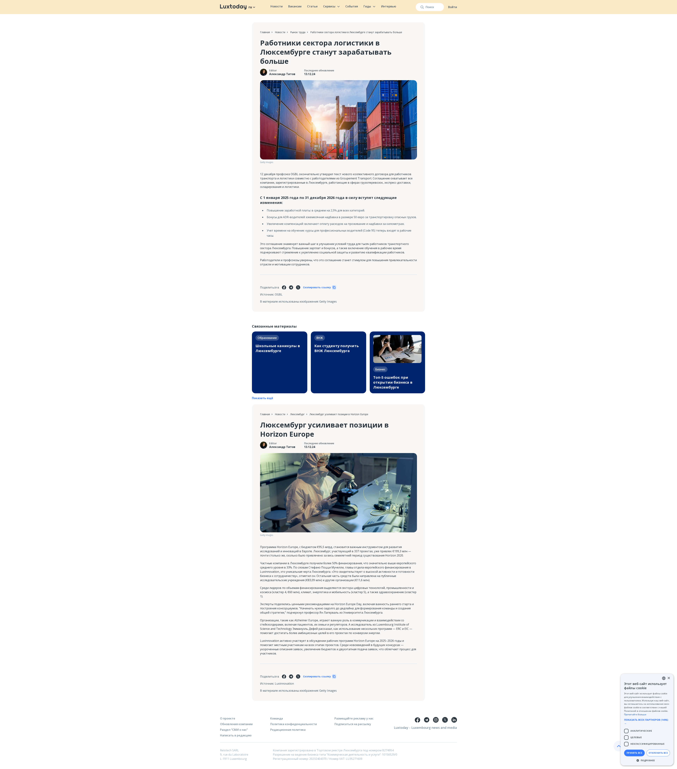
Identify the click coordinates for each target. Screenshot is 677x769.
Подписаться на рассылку (352, 724)
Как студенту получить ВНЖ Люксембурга (336, 348)
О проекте (227, 718)
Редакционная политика (288, 729)
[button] (647, 721)
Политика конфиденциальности (293, 724)
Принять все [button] (634, 752)
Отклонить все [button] (658, 752)
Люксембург (297, 414)
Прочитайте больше (635, 714)
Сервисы (329, 6)
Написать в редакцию (236, 735)
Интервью (388, 6)
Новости (276, 6)
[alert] (647, 719)
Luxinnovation (284, 683)
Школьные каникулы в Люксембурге (277, 348)
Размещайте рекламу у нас (353, 718)
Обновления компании (236, 724)
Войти (452, 7)
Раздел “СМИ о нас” (234, 729)
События (351, 6)
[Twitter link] (445, 720)
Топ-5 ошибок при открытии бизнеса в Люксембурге (392, 382)
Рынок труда (297, 32)
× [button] (668, 678)
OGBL (278, 294)
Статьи (312, 6)
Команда (276, 718)
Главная (265, 32)
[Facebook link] (417, 720)
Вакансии (294, 6)
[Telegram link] (426, 720)
